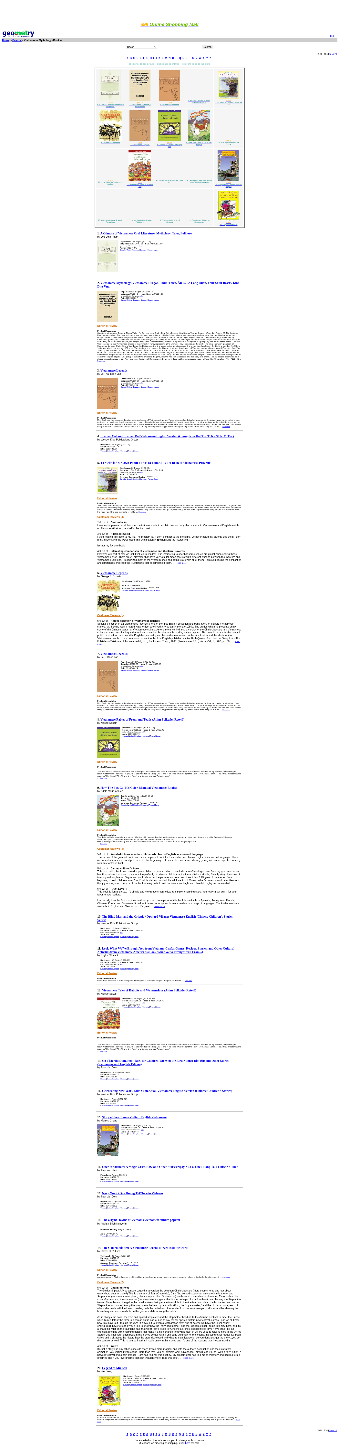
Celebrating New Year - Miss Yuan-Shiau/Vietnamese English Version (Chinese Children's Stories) (167, 1090)
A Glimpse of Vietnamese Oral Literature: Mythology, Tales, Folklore (146, 233)
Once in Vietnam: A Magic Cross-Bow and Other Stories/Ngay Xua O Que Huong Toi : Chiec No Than (170, 1166)
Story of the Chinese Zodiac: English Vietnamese (134, 1117)
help (140, 246)
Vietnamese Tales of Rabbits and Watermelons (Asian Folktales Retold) (149, 990)
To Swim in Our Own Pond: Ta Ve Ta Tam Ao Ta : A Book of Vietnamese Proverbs (155, 462)
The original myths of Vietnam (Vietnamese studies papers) (141, 1220)
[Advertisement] (169, 10)
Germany (143, 250)
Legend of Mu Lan (114, 1368)
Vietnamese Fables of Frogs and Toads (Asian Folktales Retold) (142, 719)
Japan (156, 250)
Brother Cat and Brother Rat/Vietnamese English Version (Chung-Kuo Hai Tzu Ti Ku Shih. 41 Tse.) (167, 436)
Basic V (17, 40)
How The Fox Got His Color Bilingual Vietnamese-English (139, 787)
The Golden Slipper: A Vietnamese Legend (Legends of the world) (145, 1247)
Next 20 (333, 54)
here (187, 1443)
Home (5, 40)
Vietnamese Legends (114, 370)
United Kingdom (133, 250)
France (150, 250)
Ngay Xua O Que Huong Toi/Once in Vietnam (132, 1193)
